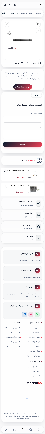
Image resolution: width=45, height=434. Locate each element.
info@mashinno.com (32, 277)
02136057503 (35, 261)
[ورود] (9, 5)
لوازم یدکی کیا (15, 342)
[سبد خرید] (4, 5)
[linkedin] (24, 314)
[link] (22, 174)
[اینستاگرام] (30, 314)
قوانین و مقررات (34, 337)
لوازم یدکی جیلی (14, 332)
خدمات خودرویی (34, 376)
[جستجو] (15, 5)
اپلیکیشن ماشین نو (33, 356)
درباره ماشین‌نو (35, 332)
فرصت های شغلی (34, 367)
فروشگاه (24, 13)
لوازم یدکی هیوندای (13, 337)
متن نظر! (39, 127)
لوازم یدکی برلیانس (13, 346)
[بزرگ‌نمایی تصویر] (7, 24)
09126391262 (24, 261)
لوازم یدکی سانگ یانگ (12, 328)
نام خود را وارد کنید (36, 113)
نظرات (36, 95)
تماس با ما (36, 328)
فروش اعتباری (35, 351)
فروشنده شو (36, 371)
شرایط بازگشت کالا (34, 342)
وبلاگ (38, 346)
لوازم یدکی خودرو (35, 13)
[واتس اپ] (37, 314)
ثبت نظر (22, 144)
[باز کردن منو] (40, 5)
